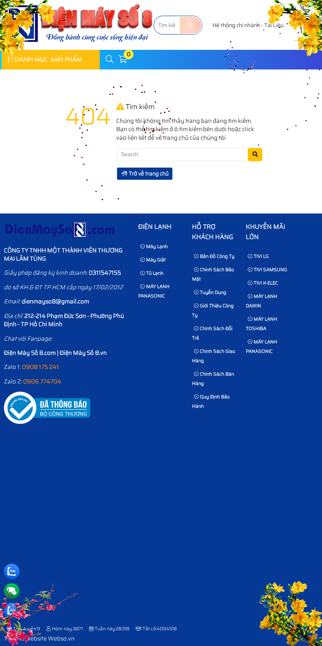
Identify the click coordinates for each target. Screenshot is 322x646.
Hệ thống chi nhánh (236, 25)
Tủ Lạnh (154, 273)
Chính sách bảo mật (213, 274)
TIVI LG (260, 256)
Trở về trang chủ (148, 173)
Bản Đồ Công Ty (216, 256)
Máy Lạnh (156, 246)
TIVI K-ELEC (265, 283)
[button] (110, 59)
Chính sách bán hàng (213, 378)
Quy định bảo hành (211, 401)
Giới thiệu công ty (213, 310)
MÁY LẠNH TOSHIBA (261, 323)
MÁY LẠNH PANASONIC (154, 291)
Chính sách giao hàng (213, 355)
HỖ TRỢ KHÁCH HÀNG (212, 232)
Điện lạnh (155, 227)
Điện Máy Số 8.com (30, 353)
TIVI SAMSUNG (269, 269)
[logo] (79, 45)
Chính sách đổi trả (212, 333)
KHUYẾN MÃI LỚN (265, 232)
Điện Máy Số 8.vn (83, 353)
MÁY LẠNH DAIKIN (261, 300)
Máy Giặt (155, 259)
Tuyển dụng (212, 292)
